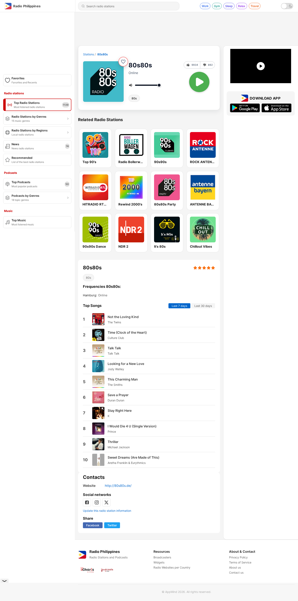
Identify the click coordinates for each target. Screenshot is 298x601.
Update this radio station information (107, 510)
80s (134, 98)
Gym (217, 6)
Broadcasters (162, 557)
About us (235, 567)
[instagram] (97, 502)
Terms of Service (240, 562)
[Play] (199, 82)
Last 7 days (179, 305)
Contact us (236, 572)
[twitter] (106, 502)
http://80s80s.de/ (118, 486)
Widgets (158, 562)
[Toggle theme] (287, 6)
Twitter (112, 525)
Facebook (92, 525)
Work (205, 6)
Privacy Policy (238, 557)
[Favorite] (123, 62)
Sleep (229, 6)
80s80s (102, 54)
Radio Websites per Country (171, 567)
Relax (241, 6)
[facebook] (87, 502)
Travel (255, 6)
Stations (88, 54)
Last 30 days (203, 305)
